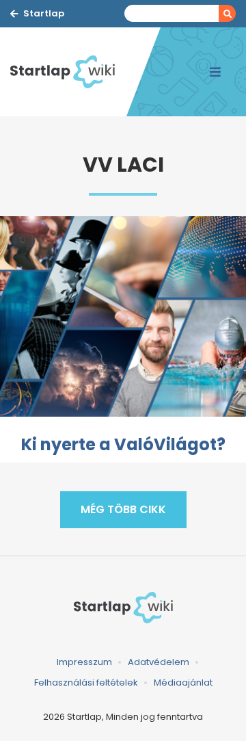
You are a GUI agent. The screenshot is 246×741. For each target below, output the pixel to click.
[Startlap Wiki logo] (123, 607)
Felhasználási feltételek (86, 682)
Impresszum (84, 661)
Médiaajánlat (183, 682)
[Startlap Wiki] (68, 71)
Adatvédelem (158, 661)
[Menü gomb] (215, 72)
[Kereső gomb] (227, 13)
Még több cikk (123, 509)
